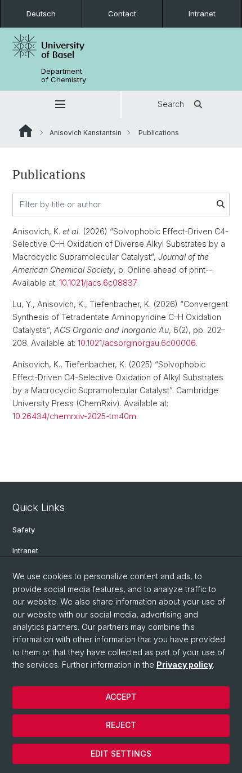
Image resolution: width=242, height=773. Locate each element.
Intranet (202, 13)
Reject (121, 725)
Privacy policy (184, 664)
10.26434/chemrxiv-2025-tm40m (74, 416)
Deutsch (41, 13)
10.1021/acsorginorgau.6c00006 (137, 343)
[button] (60, 104)
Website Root (25, 131)
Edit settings (121, 753)
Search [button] (171, 104)
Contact (122, 13)
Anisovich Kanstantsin (86, 132)
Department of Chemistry (63, 75)
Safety (23, 530)
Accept (121, 696)
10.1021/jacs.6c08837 (97, 282)
